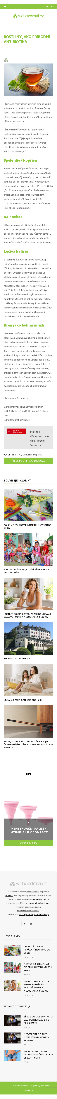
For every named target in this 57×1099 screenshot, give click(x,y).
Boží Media (45, 1085)
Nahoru (29, 1090)
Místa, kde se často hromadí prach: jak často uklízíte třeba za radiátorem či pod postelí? (28, 744)
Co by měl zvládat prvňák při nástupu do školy (28, 526)
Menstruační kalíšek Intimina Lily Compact (28, 830)
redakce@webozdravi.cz (37, 899)
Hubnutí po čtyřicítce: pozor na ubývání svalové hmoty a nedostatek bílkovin (27, 615)
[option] (28, 811)
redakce (9, 895)
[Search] (52, 6)
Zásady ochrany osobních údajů (34, 914)
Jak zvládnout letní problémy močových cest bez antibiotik (38, 1054)
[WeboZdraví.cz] (28, 16)
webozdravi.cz (32, 891)
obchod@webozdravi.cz (28, 910)
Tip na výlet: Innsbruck (17, 658)
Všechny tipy (28, 843)
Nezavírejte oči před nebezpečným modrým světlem (36, 1037)
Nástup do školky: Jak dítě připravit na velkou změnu (26, 571)
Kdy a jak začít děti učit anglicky (23, 700)
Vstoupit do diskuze (30, 460)
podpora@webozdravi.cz (39, 903)
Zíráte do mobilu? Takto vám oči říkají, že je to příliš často (38, 1019)
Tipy (28, 823)
